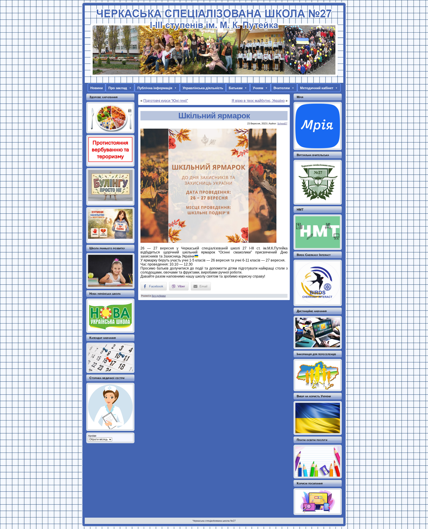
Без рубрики (159, 295)
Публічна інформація (154, 88)
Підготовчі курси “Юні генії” (165, 101)
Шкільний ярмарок (214, 115)
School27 (282, 123)
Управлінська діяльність (203, 88)
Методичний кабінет (316, 88)
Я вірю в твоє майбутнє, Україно (258, 101)
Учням (258, 88)
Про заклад (117, 88)
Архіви (92, 435)
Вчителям (282, 88)
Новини (96, 88)
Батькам (236, 88)
